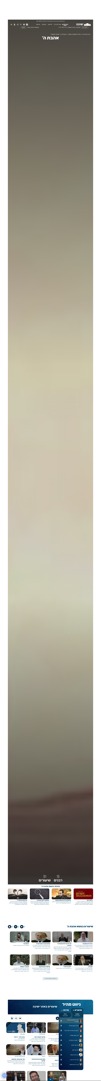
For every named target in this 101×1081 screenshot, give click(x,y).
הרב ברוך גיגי (89, 971)
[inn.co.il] (27, 24)
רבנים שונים (22, 1040)
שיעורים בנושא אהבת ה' (80, 926)
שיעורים (77, 1010)
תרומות (38, 24)
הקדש (23, 27)
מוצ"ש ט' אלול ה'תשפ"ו (74, 27)
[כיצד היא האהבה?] (83, 941)
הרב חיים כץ (22, 1063)
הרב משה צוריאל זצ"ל (45, 948)
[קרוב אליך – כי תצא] (15, 1032)
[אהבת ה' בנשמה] (20, 964)
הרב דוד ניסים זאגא (41, 1041)
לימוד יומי (84, 27)
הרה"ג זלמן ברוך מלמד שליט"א (64, 950)
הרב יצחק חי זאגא (25, 971)
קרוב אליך (22, 1034)
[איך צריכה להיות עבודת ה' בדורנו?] (62, 942)
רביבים (43, 1056)
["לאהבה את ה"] (62, 962)
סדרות (65, 1010)
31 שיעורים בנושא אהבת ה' (50, 978)
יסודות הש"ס (42, 1034)
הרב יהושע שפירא (88, 948)
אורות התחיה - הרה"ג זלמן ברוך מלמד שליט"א (57, 1057)
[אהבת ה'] (83, 964)
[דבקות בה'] (20, 939)
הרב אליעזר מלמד (41, 1065)
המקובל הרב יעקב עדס (24, 945)
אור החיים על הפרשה (61, 1034)
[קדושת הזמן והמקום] (41, 965)
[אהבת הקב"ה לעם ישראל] (41, 941)
